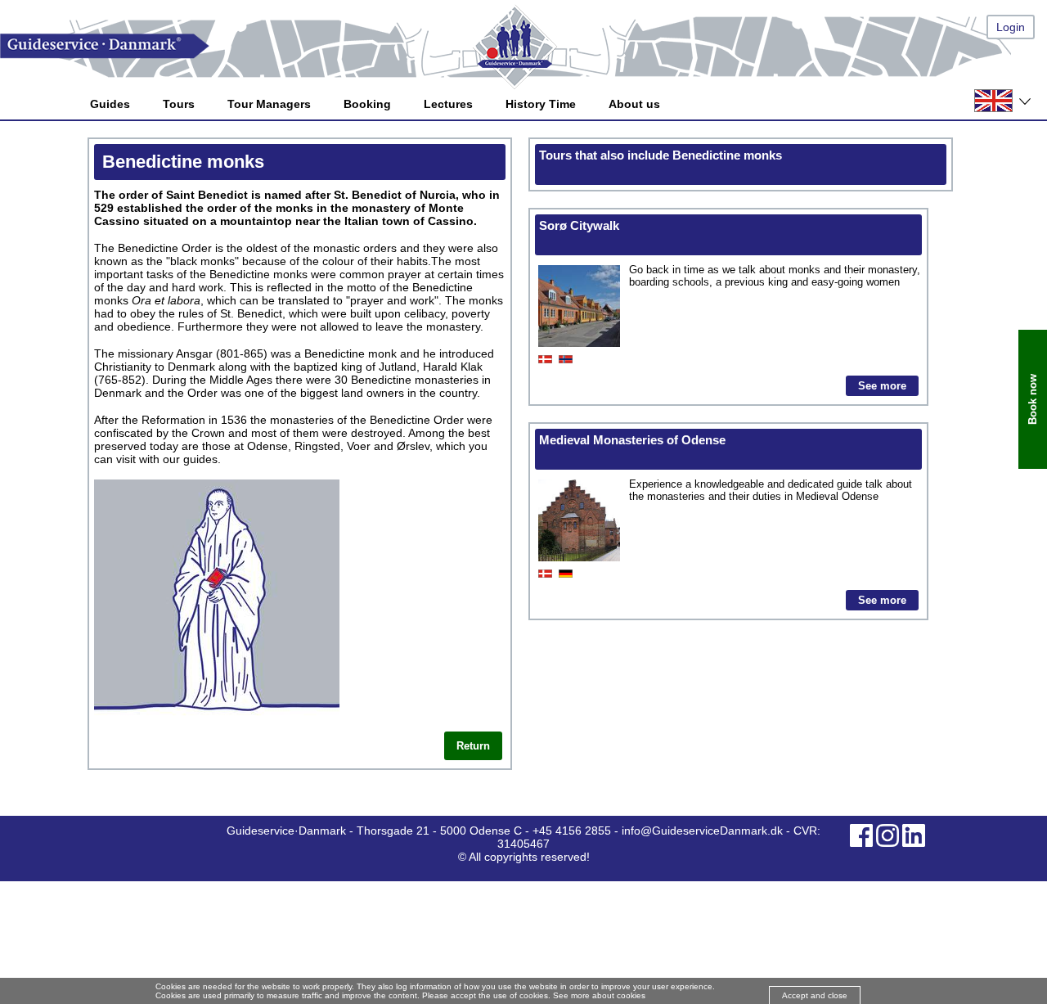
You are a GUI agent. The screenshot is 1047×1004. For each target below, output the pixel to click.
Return (473, 746)
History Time (541, 103)
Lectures (448, 103)
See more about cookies (599, 995)
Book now (1033, 399)
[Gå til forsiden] (523, 46)
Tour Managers (269, 103)
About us (634, 103)
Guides (110, 103)
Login (1010, 27)
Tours (179, 103)
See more (882, 386)
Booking (367, 103)
